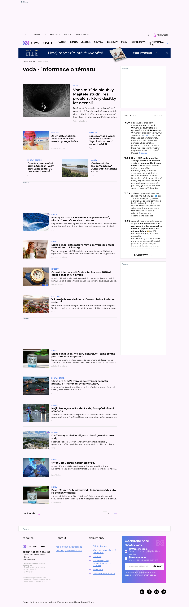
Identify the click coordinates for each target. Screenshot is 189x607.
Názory (62, 42)
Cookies (97, 556)
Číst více (143, 153)
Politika (98, 42)
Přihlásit (157, 566)
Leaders (85, 42)
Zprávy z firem (34, 160)
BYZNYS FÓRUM (82, 35)
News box (130, 115)
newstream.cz (29, 61)
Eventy (67, 35)
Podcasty (139, 42)
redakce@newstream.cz (69, 546)
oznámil (147, 135)
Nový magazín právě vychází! (75, 53)
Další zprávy (30, 513)
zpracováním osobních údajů (141, 575)
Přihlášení (162, 35)
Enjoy (124, 42)
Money (76, 85)
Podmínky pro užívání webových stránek (102, 563)
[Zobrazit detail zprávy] (143, 137)
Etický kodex (100, 546)
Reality (74, 42)
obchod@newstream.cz (69, 550)
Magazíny (55, 35)
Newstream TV (158, 43)
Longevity (112, 42)
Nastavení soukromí (104, 573)
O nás (26, 35)
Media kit (98, 569)
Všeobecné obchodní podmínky (104, 551)
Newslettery (39, 35)
